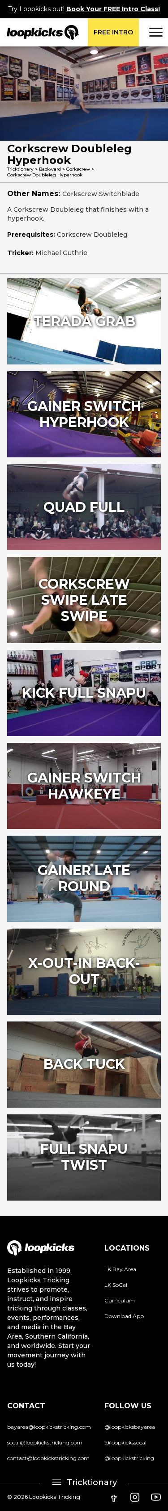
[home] (39, 32)
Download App (124, 1316)
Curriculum (119, 1300)
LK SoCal (115, 1284)
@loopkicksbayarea (129, 1426)
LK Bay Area (120, 1269)
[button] (154, 32)
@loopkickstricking (129, 1458)
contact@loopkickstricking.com (48, 1458)
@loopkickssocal (125, 1442)
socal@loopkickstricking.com (44, 1442)
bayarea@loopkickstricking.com (49, 1426)
